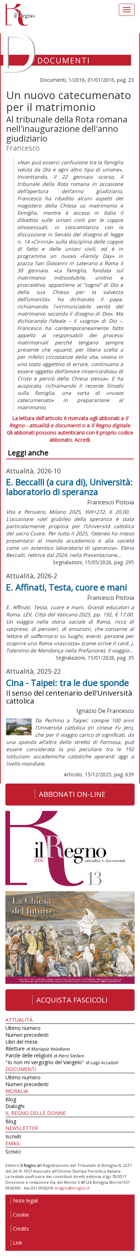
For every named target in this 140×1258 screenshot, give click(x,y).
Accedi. (83, 439)
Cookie (21, 1214)
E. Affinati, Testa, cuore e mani (66, 587)
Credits (21, 1228)
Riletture (37, 1048)
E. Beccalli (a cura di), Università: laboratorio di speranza (69, 486)
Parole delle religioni (44, 1055)
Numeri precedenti (26, 1034)
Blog (10, 1099)
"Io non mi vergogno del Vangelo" (61, 1062)
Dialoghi (14, 1106)
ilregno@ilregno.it (72, 1188)
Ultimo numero (23, 1028)
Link (17, 1242)
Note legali (25, 1200)
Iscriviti (13, 1136)
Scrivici (13, 1151)
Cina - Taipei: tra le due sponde (67, 682)
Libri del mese (21, 1041)
